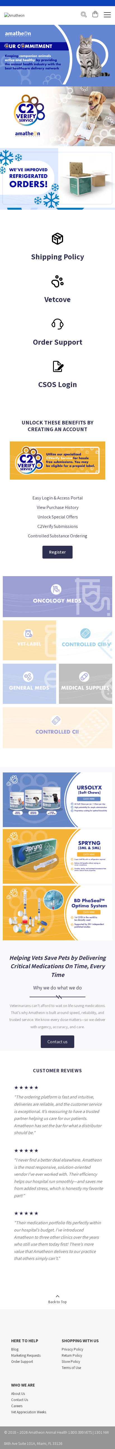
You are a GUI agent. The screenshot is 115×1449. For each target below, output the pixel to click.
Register (57, 552)
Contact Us (19, 1399)
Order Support (57, 342)
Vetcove (57, 299)
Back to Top (57, 1302)
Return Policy (72, 1355)
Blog (14, 1349)
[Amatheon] (14, 16)
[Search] (83, 15)
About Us (18, 1393)
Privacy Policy (72, 1349)
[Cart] (95, 15)
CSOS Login (57, 384)
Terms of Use (71, 1367)
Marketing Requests (25, 1355)
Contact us (57, 1042)
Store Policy (71, 1361)
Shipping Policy (57, 256)
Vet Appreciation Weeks (28, 1412)
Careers (16, 1406)
